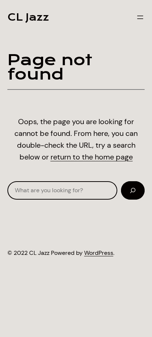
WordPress (98, 253)
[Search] (133, 190)
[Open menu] (140, 17)
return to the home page (92, 157)
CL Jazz (28, 17)
